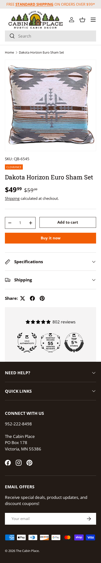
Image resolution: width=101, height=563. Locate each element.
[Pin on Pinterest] (42, 298)
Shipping (12, 198)
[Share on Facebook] (32, 298)
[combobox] (50, 36)
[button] (82, 19)
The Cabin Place (27, 551)
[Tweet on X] (22, 298)
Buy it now (51, 237)
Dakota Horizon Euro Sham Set (41, 52)
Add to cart (67, 222)
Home (9, 52)
